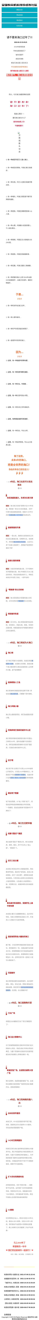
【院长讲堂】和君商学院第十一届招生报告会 (11, 1303)
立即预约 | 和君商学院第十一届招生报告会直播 (11, 1299)
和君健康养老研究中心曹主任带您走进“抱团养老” (12, 1291)
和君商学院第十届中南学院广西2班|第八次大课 (11, 1307)
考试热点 (19, 20)
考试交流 (19, 15)
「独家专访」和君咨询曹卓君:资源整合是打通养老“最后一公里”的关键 (12, 1283)
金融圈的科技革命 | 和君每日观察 (11, 1279)
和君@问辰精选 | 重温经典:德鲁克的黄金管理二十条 (12, 1295)
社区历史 (19, 25)
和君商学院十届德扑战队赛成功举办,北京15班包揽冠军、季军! (12, 1275)
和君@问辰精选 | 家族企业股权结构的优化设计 (11, 1287)
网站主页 (19, 10)
